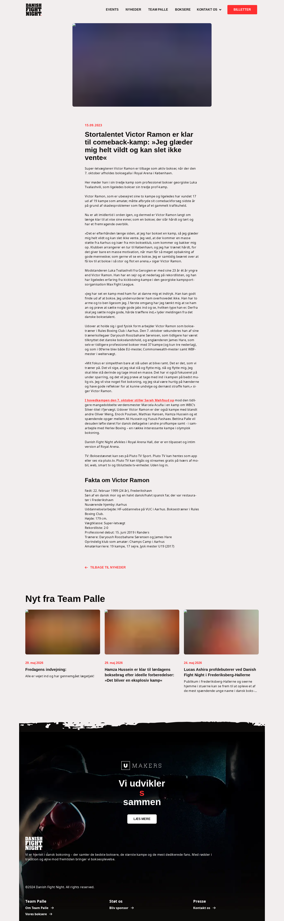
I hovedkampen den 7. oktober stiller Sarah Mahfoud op (129, 400)
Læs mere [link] (142, 819)
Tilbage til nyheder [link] (108, 567)
